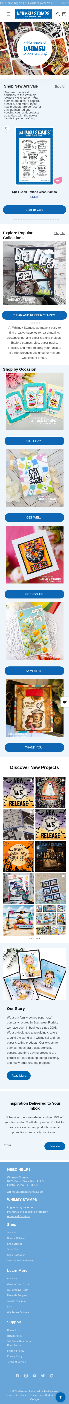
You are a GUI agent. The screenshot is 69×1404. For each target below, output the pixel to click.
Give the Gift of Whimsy (20, 1260)
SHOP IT (18, 888)
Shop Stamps (14, 1243)
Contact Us (13, 1330)
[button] (8, 14)
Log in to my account (20, 1207)
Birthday (33, 440)
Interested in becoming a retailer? (27, 1211)
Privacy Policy (14, 1356)
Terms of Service (16, 1361)
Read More (19, 1075)
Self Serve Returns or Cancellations (19, 1343)
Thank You (33, 747)
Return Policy (14, 1335)
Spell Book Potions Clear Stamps (34, 191)
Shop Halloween (16, 1254)
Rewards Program (17, 1295)
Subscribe (55, 1146)
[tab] (11, 219)
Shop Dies (13, 1249)
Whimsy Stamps (27, 1391)
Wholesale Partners (18, 1312)
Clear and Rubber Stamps (34, 315)
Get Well (33, 517)
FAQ (9, 1306)
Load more (34, 938)
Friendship (34, 594)
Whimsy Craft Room (18, 1284)
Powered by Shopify (16, 1395)
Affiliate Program (16, 1301)
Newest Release (16, 1238)
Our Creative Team (17, 1289)
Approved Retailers (18, 1216)
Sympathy (34, 670)
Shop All (59, 86)
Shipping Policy (15, 1350)
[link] (18, 792)
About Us (12, 1278)
